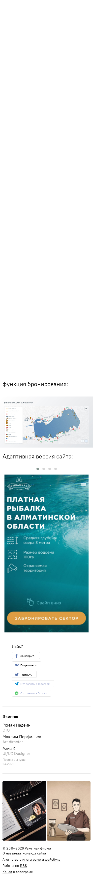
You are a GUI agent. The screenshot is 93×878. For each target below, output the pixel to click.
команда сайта (34, 853)
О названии (11, 853)
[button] (38, 468)
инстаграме (31, 859)
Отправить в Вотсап (33, 693)
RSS (23, 866)
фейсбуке (53, 859)
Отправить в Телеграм (35, 684)
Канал (7, 872)
